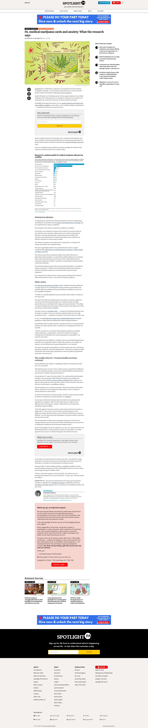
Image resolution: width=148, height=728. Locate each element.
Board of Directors (40, 676)
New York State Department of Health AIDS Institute (59, 318)
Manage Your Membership (104, 673)
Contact (36, 694)
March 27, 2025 (29, 582)
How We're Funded (101, 676)
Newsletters (80, 667)
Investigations (49, 11)
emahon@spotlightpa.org (51, 500)
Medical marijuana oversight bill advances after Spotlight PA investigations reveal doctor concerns (34, 600)
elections (100, 11)
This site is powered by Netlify (49, 726)
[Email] (44, 500)
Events (56, 679)
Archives (57, 706)
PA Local (77, 676)
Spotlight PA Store (101, 682)
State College (64, 11)
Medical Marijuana (31, 29)
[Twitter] (60, 500)
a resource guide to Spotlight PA (61, 380)
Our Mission (38, 670)
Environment (58, 676)
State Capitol (58, 700)
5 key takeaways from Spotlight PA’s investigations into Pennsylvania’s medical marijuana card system (57, 600)
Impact (36, 682)
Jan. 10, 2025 (51, 582)
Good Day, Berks (80, 679)
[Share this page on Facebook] (29, 94)
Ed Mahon (48, 490)
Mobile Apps (38, 691)
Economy (57, 670)
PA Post (77, 670)
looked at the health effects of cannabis (68, 223)
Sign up (89, 652)
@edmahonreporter (66, 500)
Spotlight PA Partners (41, 679)
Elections (57, 673)
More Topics (58, 702)
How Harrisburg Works (61, 685)
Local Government (60, 691)
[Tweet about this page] (29, 98)
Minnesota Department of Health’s (48, 285)
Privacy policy (111, 726)
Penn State (57, 694)
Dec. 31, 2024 (74, 582)
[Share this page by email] (29, 89)
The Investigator (80, 673)
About (90, 11)
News (56, 667)
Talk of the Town (80, 685)
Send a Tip (37, 697)
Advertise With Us (39, 700)
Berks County (78, 11)
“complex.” (67, 396)
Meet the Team (38, 673)
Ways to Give (99, 670)
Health (56, 682)
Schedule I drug (52, 311)
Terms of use (105, 726)
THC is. (50, 406)
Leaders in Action (101, 679)
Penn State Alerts (80, 682)
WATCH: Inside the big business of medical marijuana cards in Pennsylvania (77, 600)
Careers (36, 688)
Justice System (59, 688)
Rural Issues (58, 697)
